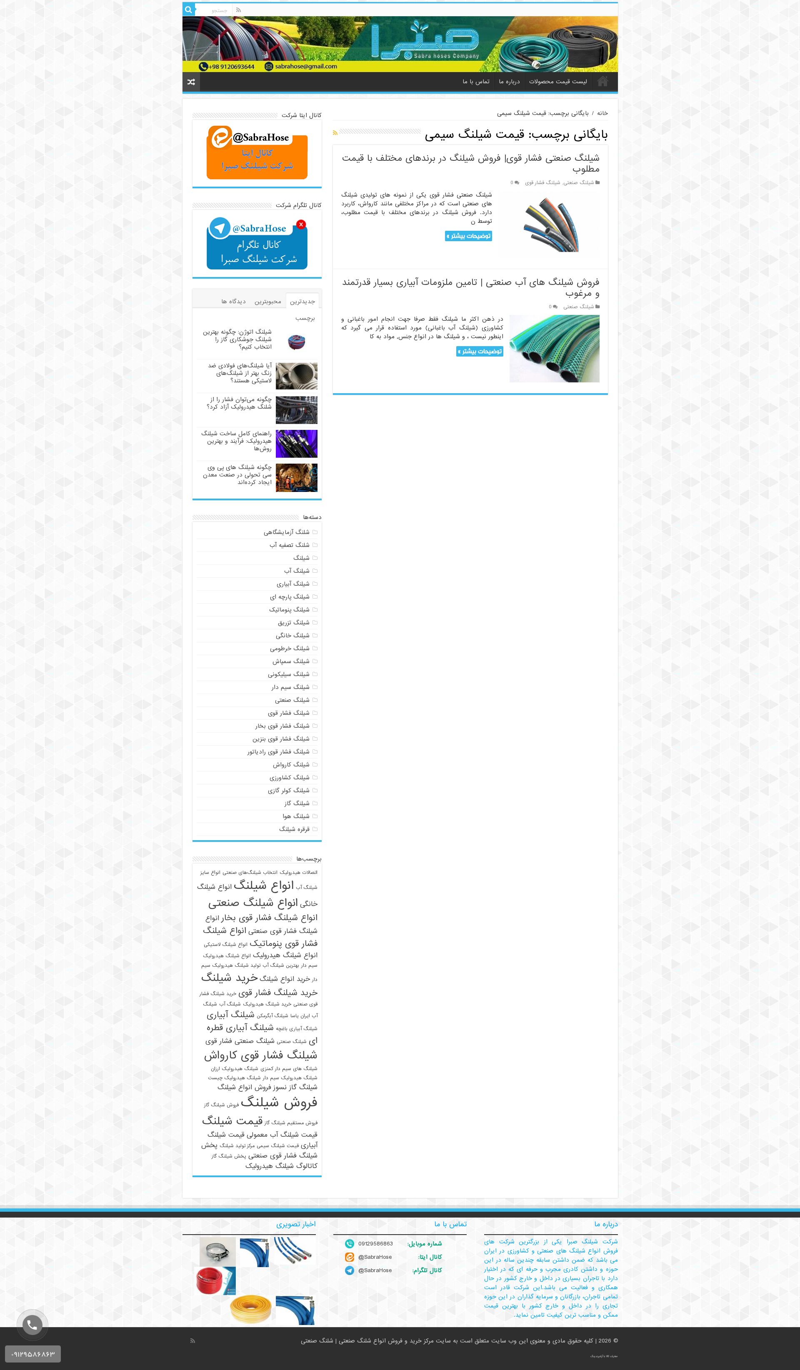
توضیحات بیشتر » (468, 236)
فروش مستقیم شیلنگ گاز (291, 1123)
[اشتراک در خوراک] (335, 133)
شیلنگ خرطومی (290, 648)
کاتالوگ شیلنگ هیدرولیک (281, 1166)
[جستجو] (188, 9)
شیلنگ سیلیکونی (289, 674)
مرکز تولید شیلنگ (237, 1146)
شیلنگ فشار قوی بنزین (281, 739)
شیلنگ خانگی (293, 635)
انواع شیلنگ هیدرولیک (285, 955)
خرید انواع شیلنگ (285, 979)
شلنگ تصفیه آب (290, 545)
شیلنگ (301, 558)
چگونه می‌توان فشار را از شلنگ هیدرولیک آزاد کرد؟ (239, 403)
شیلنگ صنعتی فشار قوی (240, 1041)
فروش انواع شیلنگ (244, 1087)
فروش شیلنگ (279, 1103)
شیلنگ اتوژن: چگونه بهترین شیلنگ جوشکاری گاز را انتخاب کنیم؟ (237, 339)
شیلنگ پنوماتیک (289, 609)
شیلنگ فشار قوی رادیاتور (279, 751)
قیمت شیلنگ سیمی (278, 1146)
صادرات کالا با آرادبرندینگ (604, 1356)
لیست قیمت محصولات (558, 81)
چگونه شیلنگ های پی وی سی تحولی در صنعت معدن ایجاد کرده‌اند (237, 475)
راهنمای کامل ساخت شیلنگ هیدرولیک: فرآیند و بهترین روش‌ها (236, 441)
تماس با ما (476, 81)
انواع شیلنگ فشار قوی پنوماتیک (260, 937)
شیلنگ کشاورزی (290, 777)
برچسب (305, 318)
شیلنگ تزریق (294, 622)
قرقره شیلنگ (294, 829)
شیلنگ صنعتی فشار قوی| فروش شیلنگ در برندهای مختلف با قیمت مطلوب (471, 164)
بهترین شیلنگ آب (280, 965)
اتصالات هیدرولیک (299, 872)
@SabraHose (375, 1257)
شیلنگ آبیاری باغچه (297, 1029)
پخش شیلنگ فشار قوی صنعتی (259, 1150)
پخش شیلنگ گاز (229, 1156)
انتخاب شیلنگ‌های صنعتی (250, 872)
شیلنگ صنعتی (578, 183)
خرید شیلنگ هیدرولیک (267, 1004)
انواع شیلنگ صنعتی (253, 903)
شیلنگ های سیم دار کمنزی (289, 1069)
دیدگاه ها (233, 301)
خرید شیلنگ (229, 978)
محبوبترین (268, 301)
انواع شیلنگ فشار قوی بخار (269, 917)
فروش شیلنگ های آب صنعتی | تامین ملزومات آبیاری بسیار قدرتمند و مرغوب (471, 288)
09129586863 (375, 1243)
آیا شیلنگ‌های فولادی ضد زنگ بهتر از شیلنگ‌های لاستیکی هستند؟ (240, 373)
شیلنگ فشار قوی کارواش (261, 1055)
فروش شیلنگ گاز (221, 1105)
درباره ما (509, 81)
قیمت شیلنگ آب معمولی (282, 1135)
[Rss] (238, 10)
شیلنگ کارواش (291, 764)
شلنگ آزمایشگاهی (287, 532)
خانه (603, 81)
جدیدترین (302, 301)
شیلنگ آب (297, 571)
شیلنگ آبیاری (293, 584)
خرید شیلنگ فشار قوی (278, 992)
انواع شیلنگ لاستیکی (226, 944)
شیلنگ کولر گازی (289, 790)
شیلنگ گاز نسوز (295, 1087)
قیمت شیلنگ (232, 1121)
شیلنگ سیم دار (291, 687)
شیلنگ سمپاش (291, 661)
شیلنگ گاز (297, 803)
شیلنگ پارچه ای (290, 596)
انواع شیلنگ (264, 886)
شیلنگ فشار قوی (542, 183)
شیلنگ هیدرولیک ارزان (234, 1069)
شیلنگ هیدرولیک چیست (234, 1078)
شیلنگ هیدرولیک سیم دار (290, 1078)
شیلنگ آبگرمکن (272, 1016)
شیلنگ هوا (296, 816)
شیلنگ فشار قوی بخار (282, 726)
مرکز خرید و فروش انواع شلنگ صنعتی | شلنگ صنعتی (368, 1340)
